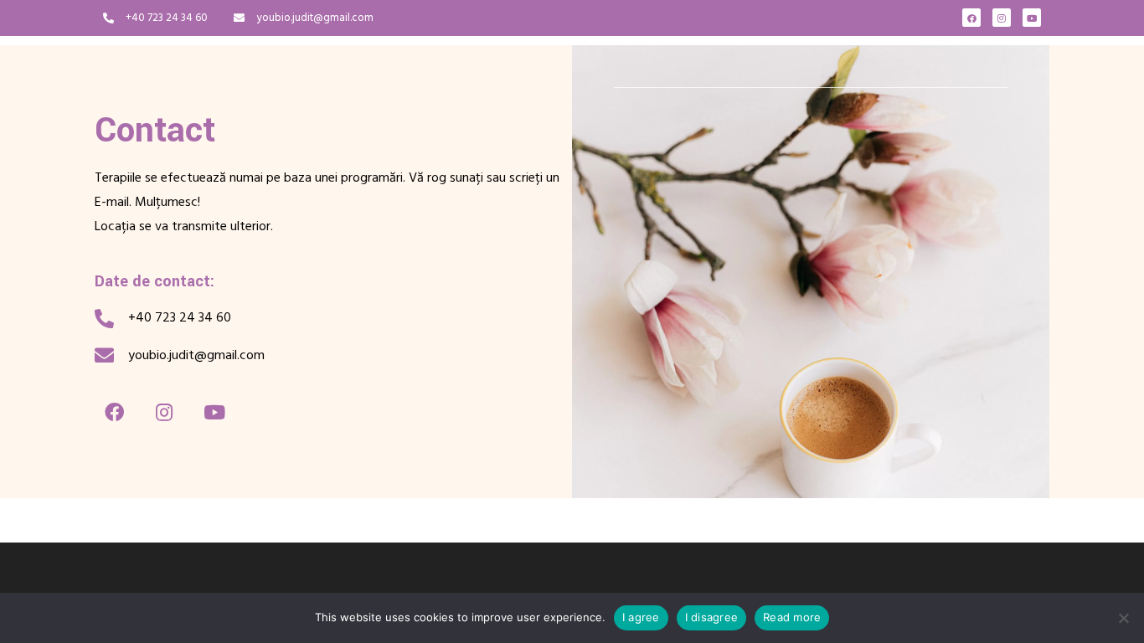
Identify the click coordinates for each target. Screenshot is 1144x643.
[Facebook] (971, 17)
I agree (641, 617)
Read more (792, 617)
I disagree (712, 617)
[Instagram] (1001, 17)
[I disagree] (1123, 618)
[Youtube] (1032, 17)
